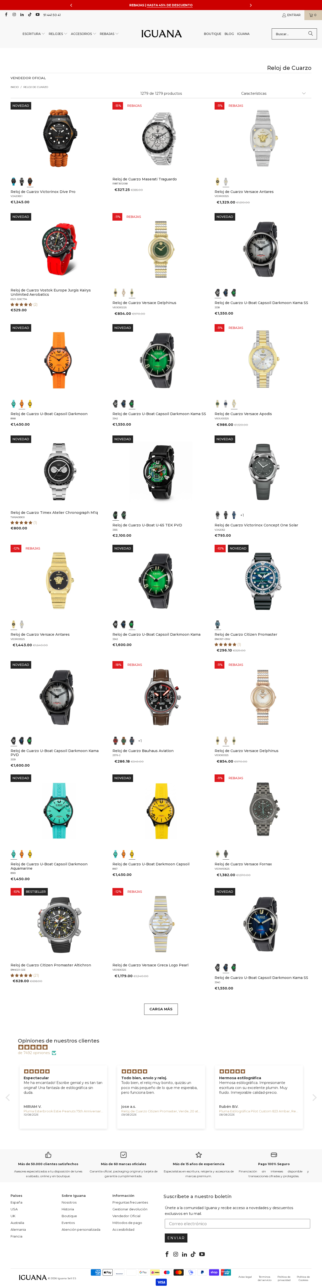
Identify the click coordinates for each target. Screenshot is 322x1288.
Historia (68, 1209)
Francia (16, 1236)
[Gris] (218, 293)
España (16, 1202)
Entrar (294, 15)
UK (13, 1216)
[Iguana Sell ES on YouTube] (37, 15)
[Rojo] (116, 741)
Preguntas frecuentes (130, 1202)
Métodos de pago (127, 1223)
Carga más (161, 1009)
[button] (34, 34)
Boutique (69, 1216)
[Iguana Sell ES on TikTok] (29, 15)
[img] (163, 1047)
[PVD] (116, 515)
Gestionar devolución (129, 1209)
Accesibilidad (123, 1229)
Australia (17, 1223)
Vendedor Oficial (126, 1216)
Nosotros (69, 1202)
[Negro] (14, 182)
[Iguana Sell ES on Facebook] (6, 15)
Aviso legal (245, 1276)
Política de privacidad (284, 1278)
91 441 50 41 (52, 15)
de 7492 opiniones (34, 1053)
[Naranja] (22, 404)
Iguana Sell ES (67, 1278)
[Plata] (226, 182)
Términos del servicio (264, 1278)
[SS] (124, 515)
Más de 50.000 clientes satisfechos (48, 1164)
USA (14, 1209)
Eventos (68, 1223)
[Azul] (226, 293)
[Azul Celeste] (14, 404)
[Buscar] (310, 33)
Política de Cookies (303, 1278)
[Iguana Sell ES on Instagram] (14, 15)
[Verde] (132, 293)
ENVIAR (176, 1238)
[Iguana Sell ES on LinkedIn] (22, 15)
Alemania (18, 1229)
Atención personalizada (81, 1229)
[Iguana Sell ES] (162, 34)
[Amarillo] (30, 404)
